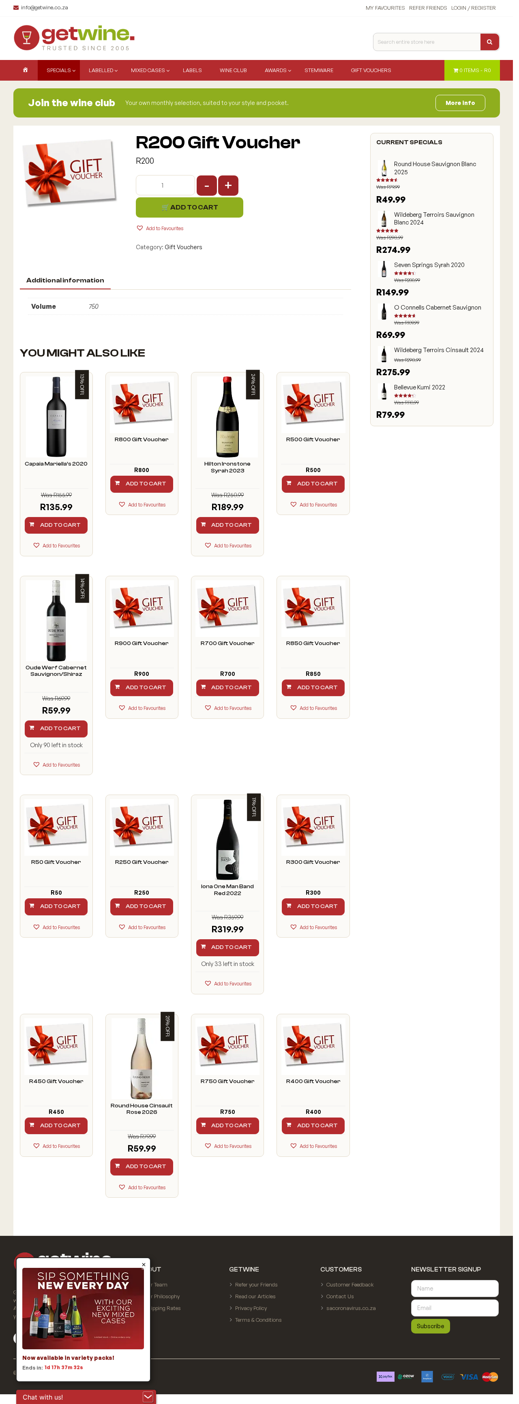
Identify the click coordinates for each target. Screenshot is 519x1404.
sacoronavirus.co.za (351, 1308)
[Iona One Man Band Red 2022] (227, 839)
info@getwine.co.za (44, 7)
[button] (159, 228)
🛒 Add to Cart (189, 207)
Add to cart (60, 525)
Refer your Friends (256, 1284)
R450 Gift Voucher (56, 1081)
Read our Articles (255, 1296)
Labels (192, 70)
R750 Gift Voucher (228, 1081)
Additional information (65, 280)
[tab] (65, 280)
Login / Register (473, 7)
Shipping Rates (162, 1308)
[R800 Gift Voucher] (142, 404)
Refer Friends (428, 7)
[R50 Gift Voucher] (56, 827)
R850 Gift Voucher (313, 643)
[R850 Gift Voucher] (313, 608)
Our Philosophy (162, 1296)
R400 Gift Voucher (313, 1081)
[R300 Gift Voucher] (313, 827)
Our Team (155, 1284)
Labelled (101, 70)
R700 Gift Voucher (228, 643)
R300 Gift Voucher (313, 862)
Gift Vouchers (371, 70)
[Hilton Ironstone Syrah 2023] (227, 416)
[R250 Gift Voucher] (142, 827)
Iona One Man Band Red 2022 (227, 890)
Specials (59, 70)
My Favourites (385, 7)
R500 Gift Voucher (313, 439)
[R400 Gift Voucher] (313, 1046)
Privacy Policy (251, 1308)
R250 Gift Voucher (142, 862)
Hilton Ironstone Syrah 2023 (227, 467)
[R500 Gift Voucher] (313, 404)
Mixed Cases (148, 70)
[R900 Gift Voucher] (142, 608)
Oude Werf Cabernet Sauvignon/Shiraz (56, 671)
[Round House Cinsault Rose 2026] (142, 1058)
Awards (276, 70)
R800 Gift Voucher (142, 439)
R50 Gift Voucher (56, 862)
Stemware (319, 70)
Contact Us (340, 1296)
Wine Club (233, 70)
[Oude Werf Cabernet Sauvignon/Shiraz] (56, 620)
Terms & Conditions (258, 1319)
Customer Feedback (350, 1284)
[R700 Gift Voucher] (227, 608)
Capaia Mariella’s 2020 (56, 464)
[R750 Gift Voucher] (227, 1046)
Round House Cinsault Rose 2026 (142, 1109)
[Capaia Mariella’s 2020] (56, 416)
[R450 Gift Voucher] (56, 1046)
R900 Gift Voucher (142, 643)
